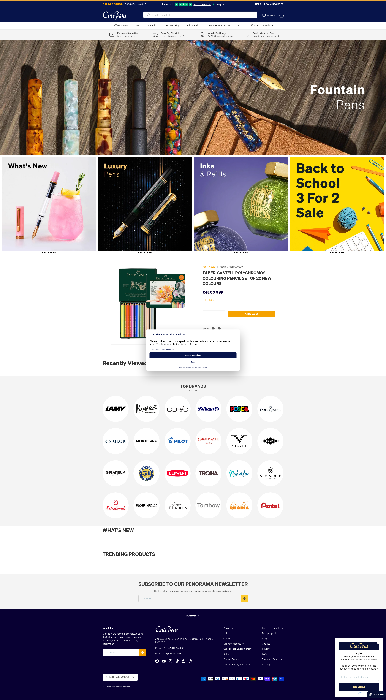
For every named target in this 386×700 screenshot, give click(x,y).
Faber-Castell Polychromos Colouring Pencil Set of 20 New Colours (237, 278)
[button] (281, 15)
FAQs (264, 654)
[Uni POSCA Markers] (239, 409)
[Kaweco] (146, 409)
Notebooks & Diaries (219, 25)
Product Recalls (231, 659)
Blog (264, 638)
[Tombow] (208, 505)
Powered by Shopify (123, 686)
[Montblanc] (146, 441)
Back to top (191, 615)
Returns (227, 654)
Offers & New (120, 25)
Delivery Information (233, 643)
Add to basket (251, 313)
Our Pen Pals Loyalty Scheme (237, 648)
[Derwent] (178, 473)
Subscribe (359, 687)
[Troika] (208, 473)
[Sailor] (116, 441)
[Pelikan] (208, 409)
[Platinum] (116, 473)
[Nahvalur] (239, 473)
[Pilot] (178, 441)
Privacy (266, 648)
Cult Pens (111, 686)
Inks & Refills (194, 25)
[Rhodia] (239, 505)
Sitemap (266, 664)
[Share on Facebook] (213, 329)
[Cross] (270, 473)
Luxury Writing (171, 25)
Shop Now (49, 252)
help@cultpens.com (172, 653)
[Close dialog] (379, 641)
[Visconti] (239, 441)
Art (240, 25)
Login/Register (273, 4)
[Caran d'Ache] (208, 441)
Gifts (252, 25)
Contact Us (228, 638)
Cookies (266, 643)
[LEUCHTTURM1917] (146, 505)
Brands (266, 25)
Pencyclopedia (269, 633)
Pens (138, 25)
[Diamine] (270, 441)
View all (193, 390)
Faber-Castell (209, 266)
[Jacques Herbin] (178, 505)
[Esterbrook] (116, 505)
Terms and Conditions (272, 659)
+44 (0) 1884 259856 (173, 647)
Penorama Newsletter (272, 627)
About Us (228, 627)
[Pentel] (270, 505)
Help (258, 4)
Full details (208, 300)
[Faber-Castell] (270, 409)
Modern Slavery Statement (236, 664)
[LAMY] (116, 409)
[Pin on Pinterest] (219, 329)
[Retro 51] (146, 473)
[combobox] (200, 15)
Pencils (152, 25)
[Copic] (178, 409)
